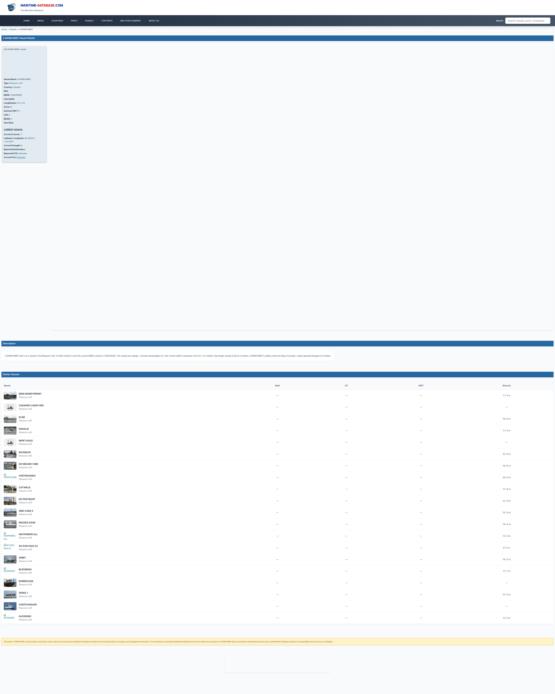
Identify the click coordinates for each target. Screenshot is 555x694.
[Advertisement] (277, 662)
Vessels (13, 29)
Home (4, 29)
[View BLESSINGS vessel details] (10, 571)
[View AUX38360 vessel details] (10, 618)
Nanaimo (21, 157)
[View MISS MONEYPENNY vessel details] (10, 395)
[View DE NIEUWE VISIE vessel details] (10, 466)
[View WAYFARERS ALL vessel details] (10, 536)
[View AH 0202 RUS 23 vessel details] (10, 548)
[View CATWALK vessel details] (10, 489)
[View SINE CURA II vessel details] (10, 512)
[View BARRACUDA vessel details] (10, 583)
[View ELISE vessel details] (10, 419)
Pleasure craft (16, 83)
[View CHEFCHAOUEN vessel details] (10, 606)
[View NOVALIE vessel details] (10, 431)
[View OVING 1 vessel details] (10, 594)
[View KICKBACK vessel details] (10, 454)
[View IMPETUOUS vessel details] (10, 442)
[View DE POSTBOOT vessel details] (10, 501)
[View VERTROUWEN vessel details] (10, 477)
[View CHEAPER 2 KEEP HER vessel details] (10, 407)
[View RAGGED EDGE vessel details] (10, 524)
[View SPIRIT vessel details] (10, 559)
